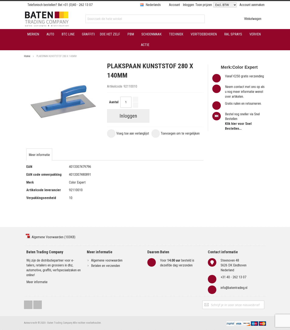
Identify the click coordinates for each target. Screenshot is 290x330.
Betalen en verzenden (105, 266)
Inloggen (188, 5)
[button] (128, 133)
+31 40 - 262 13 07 (233, 277)
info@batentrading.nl (234, 288)
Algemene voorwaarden (106, 260)
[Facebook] (28, 304)
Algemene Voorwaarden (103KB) (53, 237)
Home (27, 56)
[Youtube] (37, 304)
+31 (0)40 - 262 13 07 (78, 5)
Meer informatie (37, 282)
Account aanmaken (252, 5)
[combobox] (145, 19)
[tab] (39, 154)
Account (174, 5)
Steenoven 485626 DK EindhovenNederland (233, 265)
